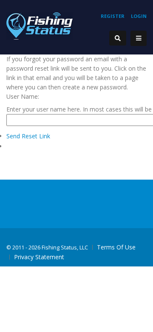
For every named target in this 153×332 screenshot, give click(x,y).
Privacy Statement (39, 257)
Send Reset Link (28, 136)
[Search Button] (117, 38)
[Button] (138, 38)
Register (113, 16)
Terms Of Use (116, 247)
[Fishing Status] (39, 25)
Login (139, 16)
